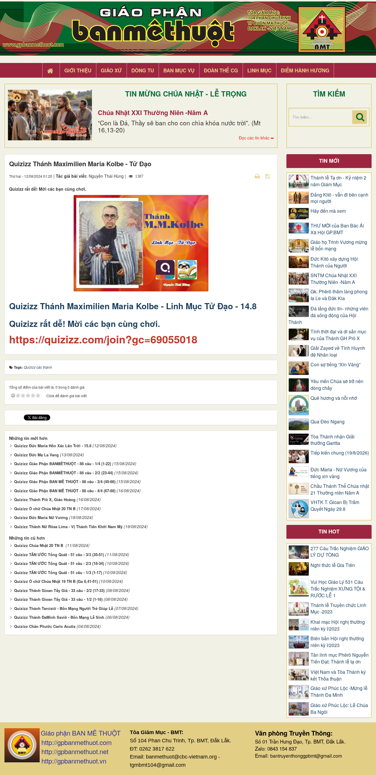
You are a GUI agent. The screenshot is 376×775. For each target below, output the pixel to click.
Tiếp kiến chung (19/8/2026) (339, 453)
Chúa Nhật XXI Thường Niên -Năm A (153, 112)
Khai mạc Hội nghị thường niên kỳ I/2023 (337, 625)
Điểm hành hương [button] (305, 70)
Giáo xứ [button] (111, 70)
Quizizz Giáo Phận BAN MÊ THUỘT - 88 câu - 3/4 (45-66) (64, 481)
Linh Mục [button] (259, 70)
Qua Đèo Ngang (327, 421)
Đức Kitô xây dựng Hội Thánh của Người (334, 262)
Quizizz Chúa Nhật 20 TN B (39, 545)
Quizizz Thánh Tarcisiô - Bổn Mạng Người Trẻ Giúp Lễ (63, 608)
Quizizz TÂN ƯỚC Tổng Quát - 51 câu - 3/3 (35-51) (59, 554)
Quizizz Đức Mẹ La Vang (36, 455)
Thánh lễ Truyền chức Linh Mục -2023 (338, 608)
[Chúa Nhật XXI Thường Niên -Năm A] (50, 115)
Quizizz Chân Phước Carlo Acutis (44, 626)
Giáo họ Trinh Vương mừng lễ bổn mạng (338, 245)
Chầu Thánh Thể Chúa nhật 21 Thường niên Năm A (339, 489)
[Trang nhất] (50, 70)
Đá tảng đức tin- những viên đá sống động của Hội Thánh (328, 315)
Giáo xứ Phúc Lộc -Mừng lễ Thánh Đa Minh (338, 691)
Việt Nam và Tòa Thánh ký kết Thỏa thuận (338, 675)
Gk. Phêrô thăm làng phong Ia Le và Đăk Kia (338, 295)
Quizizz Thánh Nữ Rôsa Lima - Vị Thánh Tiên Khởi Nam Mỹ (68, 526)
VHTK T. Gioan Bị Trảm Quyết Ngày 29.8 (334, 505)
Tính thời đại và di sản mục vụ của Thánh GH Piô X (338, 335)
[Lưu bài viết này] (268, 176)
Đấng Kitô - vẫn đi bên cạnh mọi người (339, 198)
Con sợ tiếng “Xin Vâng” (335, 364)
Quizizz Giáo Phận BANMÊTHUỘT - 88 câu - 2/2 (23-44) (63, 472)
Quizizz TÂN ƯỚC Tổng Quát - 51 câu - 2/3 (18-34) (59, 563)
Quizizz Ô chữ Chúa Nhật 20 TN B (44, 508)
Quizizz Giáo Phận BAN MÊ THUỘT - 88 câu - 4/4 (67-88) (64, 490)
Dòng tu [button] (142, 70)
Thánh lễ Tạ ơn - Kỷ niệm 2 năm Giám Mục (338, 181)
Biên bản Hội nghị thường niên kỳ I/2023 (337, 641)
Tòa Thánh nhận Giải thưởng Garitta (332, 440)
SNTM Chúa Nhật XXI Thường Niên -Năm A (333, 278)
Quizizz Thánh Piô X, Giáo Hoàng (44, 499)
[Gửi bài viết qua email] (247, 176)
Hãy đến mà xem (328, 211)
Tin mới (329, 160)
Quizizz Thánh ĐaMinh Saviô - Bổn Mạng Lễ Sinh (59, 617)
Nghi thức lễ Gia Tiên (332, 565)
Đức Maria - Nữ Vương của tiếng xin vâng (338, 473)
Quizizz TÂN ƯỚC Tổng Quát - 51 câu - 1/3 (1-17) (58, 572)
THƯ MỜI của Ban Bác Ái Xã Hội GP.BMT (337, 229)
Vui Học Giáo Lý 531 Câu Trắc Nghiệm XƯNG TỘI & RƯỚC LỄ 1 (337, 589)
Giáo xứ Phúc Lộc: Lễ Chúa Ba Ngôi (339, 708)
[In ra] (258, 176)
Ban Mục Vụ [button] (178, 70)
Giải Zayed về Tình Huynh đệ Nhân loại (337, 351)
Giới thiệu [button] (77, 70)
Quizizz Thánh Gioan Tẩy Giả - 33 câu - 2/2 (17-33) (59, 590)
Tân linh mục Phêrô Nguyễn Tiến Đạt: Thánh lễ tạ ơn (339, 658)
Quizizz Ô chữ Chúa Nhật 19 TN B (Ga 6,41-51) (56, 581)
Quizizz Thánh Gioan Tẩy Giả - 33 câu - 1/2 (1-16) (58, 599)
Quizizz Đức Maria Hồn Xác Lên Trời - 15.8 (52, 445)
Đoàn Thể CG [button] (221, 70)
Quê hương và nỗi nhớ (333, 398)
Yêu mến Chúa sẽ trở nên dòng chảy (336, 384)
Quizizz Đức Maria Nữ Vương (41, 517)
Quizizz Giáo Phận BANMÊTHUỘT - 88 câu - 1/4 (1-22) (62, 463)
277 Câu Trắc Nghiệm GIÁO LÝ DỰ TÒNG (339, 551)
